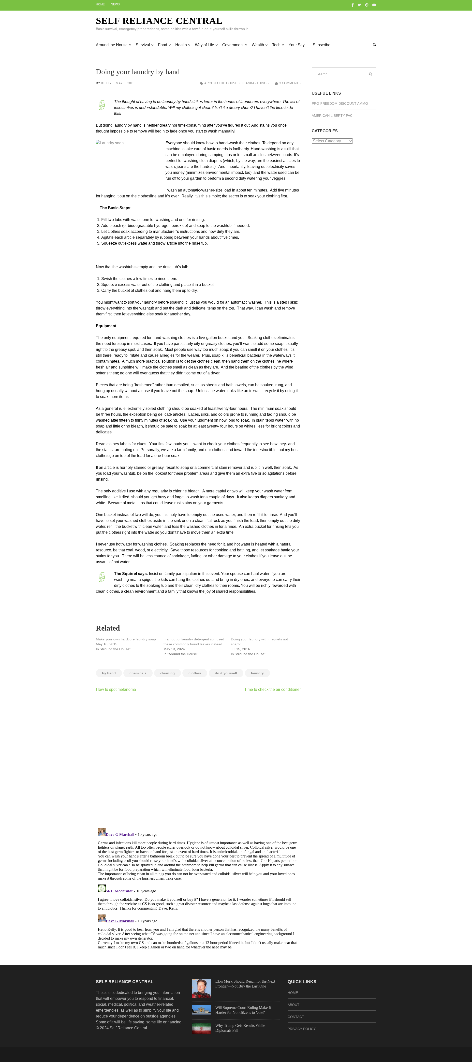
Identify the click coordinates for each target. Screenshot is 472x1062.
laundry (257, 673)
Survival (143, 45)
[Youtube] (374, 5)
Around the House (112, 45)
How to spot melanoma (116, 689)
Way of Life (204, 45)
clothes (195, 673)
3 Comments (290, 83)
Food (162, 45)
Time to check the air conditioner (272, 689)
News (115, 4)
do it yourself (226, 673)
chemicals (138, 673)
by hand (109, 673)
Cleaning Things (254, 83)
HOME (293, 993)
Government (233, 45)
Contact (296, 1017)
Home (100, 4)
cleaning (167, 673)
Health (181, 45)
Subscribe (321, 45)
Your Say (297, 45)
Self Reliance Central (159, 20)
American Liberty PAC (332, 116)
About (293, 1005)
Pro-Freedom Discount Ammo (340, 103)
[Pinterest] (367, 5)
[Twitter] (359, 5)
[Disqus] (198, 759)
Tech (276, 45)
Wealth (258, 45)
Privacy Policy (302, 1029)
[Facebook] (353, 5)
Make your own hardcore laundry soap (126, 639)
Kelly (106, 83)
